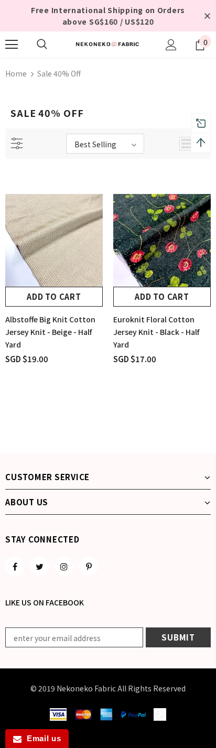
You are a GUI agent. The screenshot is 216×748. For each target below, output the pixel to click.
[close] (207, 15)
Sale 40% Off (59, 73)
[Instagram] (64, 566)
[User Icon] (171, 44)
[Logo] (108, 44)
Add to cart (54, 296)
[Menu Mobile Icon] (11, 44)
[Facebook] (14, 566)
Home (16, 73)
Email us (41, 738)
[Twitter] (39, 566)
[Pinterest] (88, 566)
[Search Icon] (42, 44)
